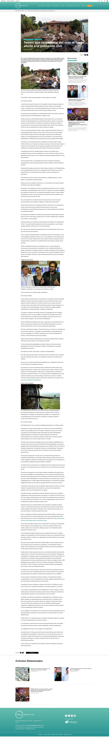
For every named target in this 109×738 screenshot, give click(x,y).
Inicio (16, 10)
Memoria (48, 5)
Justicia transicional (69, 5)
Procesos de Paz (41, 5)
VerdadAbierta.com (30, 729)
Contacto (17, 1)
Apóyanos (89, 5)
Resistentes (77, 5)
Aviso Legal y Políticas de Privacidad (53, 734)
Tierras (62, 5)
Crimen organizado (55, 5)
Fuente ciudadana (10, 1)
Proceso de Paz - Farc (22, 10)
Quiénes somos (67, 734)
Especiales (3, 1)
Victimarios (83, 5)
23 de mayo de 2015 (28, 49)
